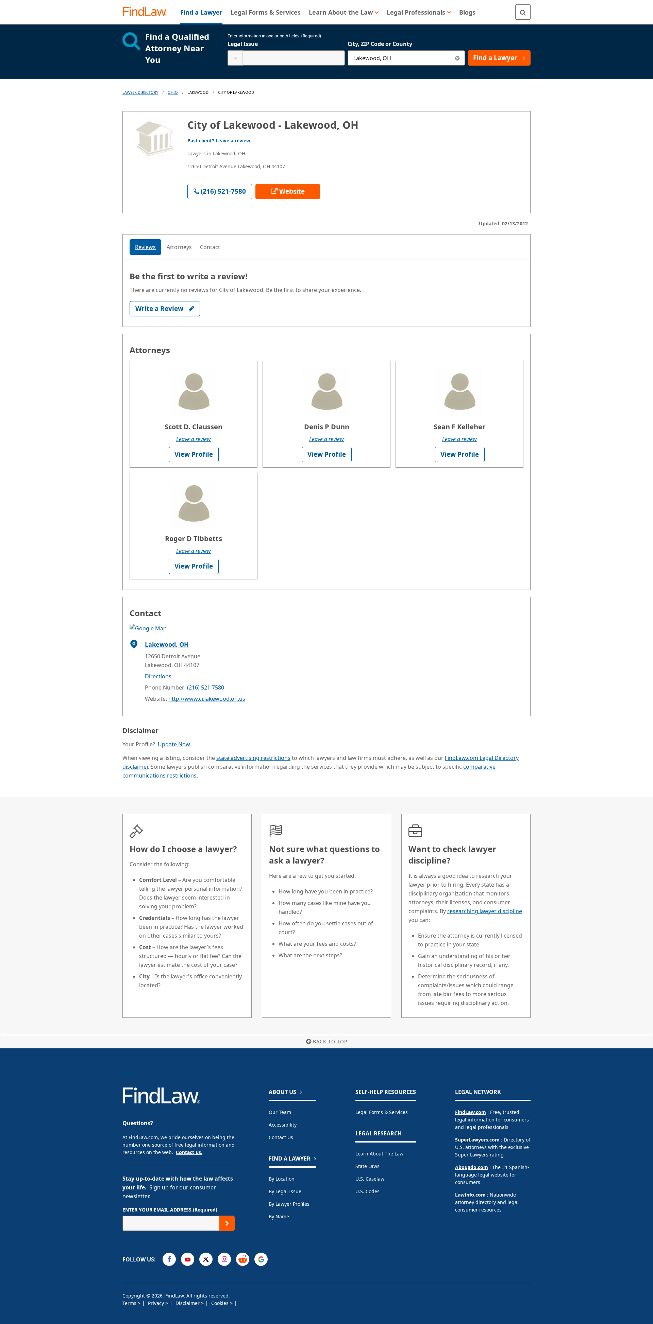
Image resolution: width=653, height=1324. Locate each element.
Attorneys (179, 247)
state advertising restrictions (253, 758)
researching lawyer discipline (484, 911)
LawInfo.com (470, 1194)
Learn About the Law (379, 1153)
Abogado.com (471, 1167)
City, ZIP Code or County (380, 44)
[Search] (523, 12)
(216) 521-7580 (205, 687)
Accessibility (283, 1124)
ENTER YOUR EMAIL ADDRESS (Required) (169, 1209)
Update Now (174, 744)
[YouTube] (187, 1259)
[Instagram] (224, 1259)
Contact (210, 247)
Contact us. (189, 1152)
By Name (279, 1216)
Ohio (173, 92)
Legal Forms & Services (381, 1112)
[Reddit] (242, 1259)
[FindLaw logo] (148, 12)
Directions (158, 676)
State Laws (367, 1166)
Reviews (145, 247)
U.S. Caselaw (369, 1178)
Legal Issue (243, 44)
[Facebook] (169, 1259)
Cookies (220, 1303)
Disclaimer (188, 1303)
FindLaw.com (470, 1112)
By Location (282, 1178)
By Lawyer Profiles (289, 1204)
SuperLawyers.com (477, 1139)
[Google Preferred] (261, 1259)
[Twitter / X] (206, 1259)
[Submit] (227, 1223)
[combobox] (286, 58)
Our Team (280, 1112)
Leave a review (193, 439)
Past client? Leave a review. (219, 140)
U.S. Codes (367, 1191)
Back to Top (330, 1041)
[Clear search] (457, 58)
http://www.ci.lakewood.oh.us (206, 698)
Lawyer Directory (140, 92)
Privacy (156, 1303)
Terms (130, 1303)
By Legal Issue (285, 1191)
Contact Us (281, 1137)
